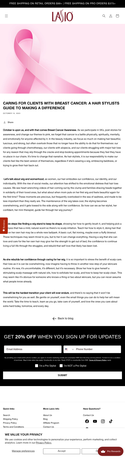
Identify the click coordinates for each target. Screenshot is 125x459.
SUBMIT (62, 375)
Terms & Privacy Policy (98, 360)
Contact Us (48, 427)
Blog (45, 419)
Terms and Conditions (13, 427)
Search (6, 415)
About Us (47, 415)
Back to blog (65, 318)
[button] (6, 16)
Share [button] (10, 122)
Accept (62, 451)
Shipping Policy (10, 419)
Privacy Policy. (44, 443)
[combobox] (69, 349)
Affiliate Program (51, 423)
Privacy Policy (10, 423)
